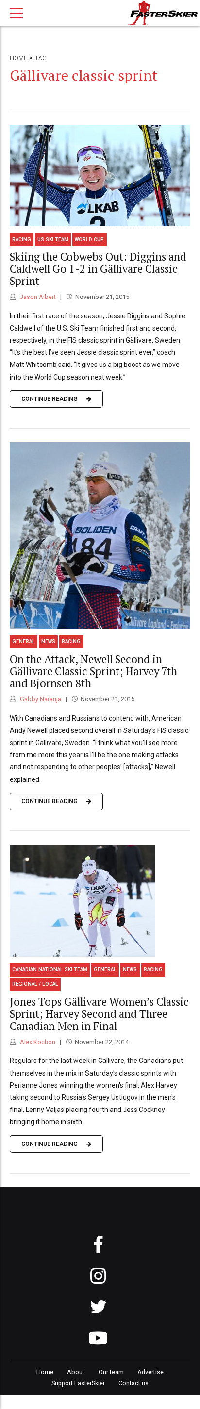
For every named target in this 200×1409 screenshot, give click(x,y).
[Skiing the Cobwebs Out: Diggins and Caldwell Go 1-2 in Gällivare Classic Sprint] (100, 175)
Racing (21, 239)
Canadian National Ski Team (49, 969)
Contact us (133, 1383)
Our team (111, 1372)
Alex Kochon (36, 1041)
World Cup (89, 239)
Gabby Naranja (39, 699)
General (23, 641)
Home (18, 58)
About (75, 1372)
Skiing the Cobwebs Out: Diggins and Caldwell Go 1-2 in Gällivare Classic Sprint (98, 268)
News (48, 641)
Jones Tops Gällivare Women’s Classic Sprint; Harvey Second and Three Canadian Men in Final (99, 1014)
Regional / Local (35, 984)
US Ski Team (52, 239)
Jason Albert (37, 296)
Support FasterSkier (78, 1383)
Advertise (150, 1372)
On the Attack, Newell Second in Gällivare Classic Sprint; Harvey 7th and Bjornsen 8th (93, 671)
